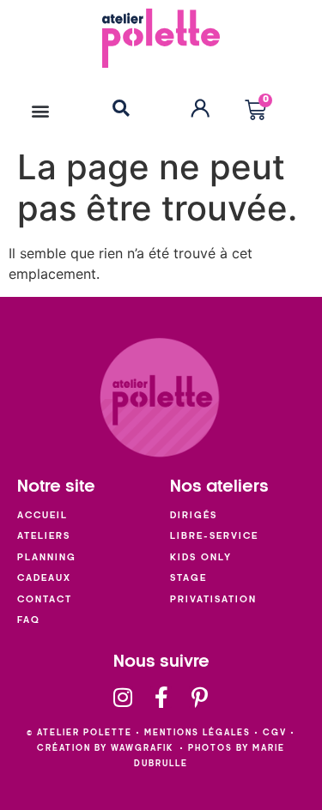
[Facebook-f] (161, 697)
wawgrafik (142, 748)
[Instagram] (122, 697)
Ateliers (43, 536)
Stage (188, 578)
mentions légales (197, 732)
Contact (44, 599)
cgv (275, 732)
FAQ (28, 620)
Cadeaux (44, 578)
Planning (46, 557)
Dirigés (193, 515)
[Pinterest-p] (199, 697)
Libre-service (214, 536)
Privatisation (213, 599)
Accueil (42, 515)
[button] (40, 110)
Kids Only (201, 557)
